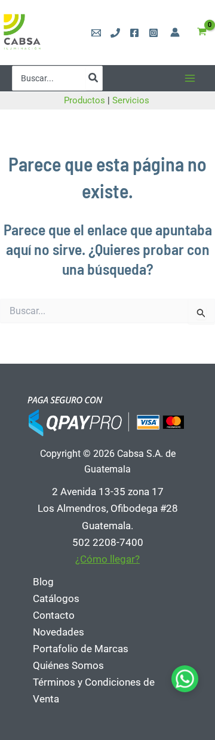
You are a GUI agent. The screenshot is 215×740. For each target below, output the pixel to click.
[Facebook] (134, 33)
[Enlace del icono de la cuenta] (175, 32)
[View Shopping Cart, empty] (202, 32)
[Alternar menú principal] (190, 78)
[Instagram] (153, 33)
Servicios (132, 100)
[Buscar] (94, 78)
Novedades (58, 632)
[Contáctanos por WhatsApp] (184, 678)
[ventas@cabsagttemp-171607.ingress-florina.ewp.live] (96, 33)
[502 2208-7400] (115, 33)
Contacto (54, 615)
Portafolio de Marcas (80, 649)
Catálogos (56, 598)
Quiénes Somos (68, 665)
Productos (84, 100)
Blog (43, 582)
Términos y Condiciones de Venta (94, 690)
